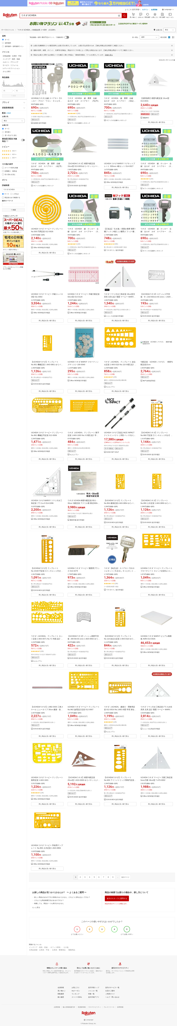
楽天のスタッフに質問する (117, 898)
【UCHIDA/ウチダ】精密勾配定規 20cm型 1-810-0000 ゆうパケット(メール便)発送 (84, 780)
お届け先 (5, 116)
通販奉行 (146, 118)
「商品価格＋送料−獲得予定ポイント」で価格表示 (45, 37)
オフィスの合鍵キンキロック (80, 123)
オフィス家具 (55, 947)
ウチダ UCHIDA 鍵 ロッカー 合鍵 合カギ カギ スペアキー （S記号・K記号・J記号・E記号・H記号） (157, 231)
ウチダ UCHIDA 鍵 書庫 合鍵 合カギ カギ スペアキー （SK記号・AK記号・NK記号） (119, 101)
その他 (65, 947)
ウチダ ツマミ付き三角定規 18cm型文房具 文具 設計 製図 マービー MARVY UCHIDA (119, 297)
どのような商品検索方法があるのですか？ (49, 900)
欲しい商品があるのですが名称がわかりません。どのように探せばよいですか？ (62, 897)
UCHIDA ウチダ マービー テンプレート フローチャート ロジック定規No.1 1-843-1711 (156, 571)
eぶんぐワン (110, 387)
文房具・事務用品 (59, 950)
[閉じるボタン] (172, 46)
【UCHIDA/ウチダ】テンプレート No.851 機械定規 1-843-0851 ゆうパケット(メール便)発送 (47, 364)
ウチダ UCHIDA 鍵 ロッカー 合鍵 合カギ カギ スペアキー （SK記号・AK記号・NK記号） (83, 231)
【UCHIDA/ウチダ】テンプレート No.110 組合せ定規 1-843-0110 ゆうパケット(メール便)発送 (119, 639)
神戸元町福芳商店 (149, 381)
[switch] (23, 140)
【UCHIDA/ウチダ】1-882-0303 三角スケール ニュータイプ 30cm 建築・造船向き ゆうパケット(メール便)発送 (47, 709)
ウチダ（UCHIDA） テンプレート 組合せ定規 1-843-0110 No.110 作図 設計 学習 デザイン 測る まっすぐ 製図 (120, 364)
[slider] (2, 86)
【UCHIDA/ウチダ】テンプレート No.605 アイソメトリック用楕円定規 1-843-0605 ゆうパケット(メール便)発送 (120, 780)
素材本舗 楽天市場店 (77, 520)
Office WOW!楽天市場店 (114, 182)
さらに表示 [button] (6, 71)
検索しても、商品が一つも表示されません (49, 903)
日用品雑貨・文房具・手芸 (39, 950)
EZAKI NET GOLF (112, 452)
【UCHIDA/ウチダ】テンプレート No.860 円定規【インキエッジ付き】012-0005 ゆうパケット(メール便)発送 (156, 435)
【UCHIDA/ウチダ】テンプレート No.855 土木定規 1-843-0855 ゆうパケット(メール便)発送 (156, 503)
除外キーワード (7, 201)
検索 (14, 96)
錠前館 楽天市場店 (39, 123)
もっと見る (36, 907)
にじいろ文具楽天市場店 (114, 316)
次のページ (125, 877)
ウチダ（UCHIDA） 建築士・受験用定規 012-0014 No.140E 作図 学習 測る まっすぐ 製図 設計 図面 (119, 709)
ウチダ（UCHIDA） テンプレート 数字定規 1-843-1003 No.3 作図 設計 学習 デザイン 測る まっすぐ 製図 (83, 435)
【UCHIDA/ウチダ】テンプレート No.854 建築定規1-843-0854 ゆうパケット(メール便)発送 (119, 503)
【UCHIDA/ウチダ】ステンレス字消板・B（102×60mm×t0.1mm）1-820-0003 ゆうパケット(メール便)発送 (156, 297)
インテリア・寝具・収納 (38, 947)
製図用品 (71, 950)
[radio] (3, 39)
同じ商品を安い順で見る (156, 122)
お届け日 (5, 125)
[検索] (124, 15)
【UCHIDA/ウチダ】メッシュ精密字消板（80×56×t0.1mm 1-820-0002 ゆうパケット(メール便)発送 (84, 639)
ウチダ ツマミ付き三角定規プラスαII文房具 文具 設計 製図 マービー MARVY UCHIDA (156, 709)
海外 (9, 113)
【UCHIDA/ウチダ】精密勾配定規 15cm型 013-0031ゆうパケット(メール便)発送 (83, 166)
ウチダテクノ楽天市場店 (114, 250)
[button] (168, 10)
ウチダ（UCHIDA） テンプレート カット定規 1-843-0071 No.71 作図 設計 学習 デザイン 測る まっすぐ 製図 (47, 639)
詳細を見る (109, 55)
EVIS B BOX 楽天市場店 (78, 186)
